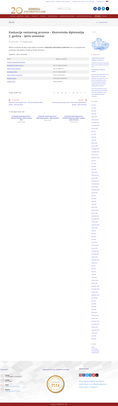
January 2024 (95, 178)
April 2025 (94, 140)
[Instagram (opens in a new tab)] (99, 8)
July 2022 (94, 230)
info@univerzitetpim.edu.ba (12, 386)
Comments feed (95, 351)
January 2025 (95, 146)
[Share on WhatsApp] (85, 92)
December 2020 (95, 286)
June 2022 (94, 233)
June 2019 (94, 336)
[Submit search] (69, 8)
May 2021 (94, 271)
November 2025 (95, 125)
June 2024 (94, 163)
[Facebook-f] (83, 375)
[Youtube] (93, 375)
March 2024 (94, 172)
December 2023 (95, 181)
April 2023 (94, 204)
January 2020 (95, 318)
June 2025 (94, 134)
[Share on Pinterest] (61, 92)
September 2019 (95, 330)
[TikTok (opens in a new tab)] (107, 8)
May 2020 (94, 306)
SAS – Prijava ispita (90, 1)
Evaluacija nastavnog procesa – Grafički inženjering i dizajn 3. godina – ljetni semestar (74, 118)
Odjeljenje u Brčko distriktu (79, 1)
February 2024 (95, 175)
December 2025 (95, 122)
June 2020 (94, 303)
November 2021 (95, 254)
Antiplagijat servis (101, 1)
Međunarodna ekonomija (14, 68)
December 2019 (95, 321)
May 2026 (94, 111)
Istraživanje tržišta (12, 72)
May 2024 (94, 166)
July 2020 (94, 301)
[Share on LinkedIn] (65, 92)
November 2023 (95, 184)
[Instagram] (80, 375)
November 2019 (95, 324)
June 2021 (94, 268)
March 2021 (94, 277)
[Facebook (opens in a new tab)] (95, 8)
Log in (93, 347)
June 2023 (94, 198)
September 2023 (95, 189)
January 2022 (95, 248)
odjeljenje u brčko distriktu (91, 381)
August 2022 (94, 227)
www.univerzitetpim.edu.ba (12, 391)
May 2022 (94, 236)
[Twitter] (87, 375)
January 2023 (95, 213)
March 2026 (94, 116)
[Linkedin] (90, 375)
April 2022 (94, 239)
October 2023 (95, 187)
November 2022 (95, 219)
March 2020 (94, 312)
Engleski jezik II (11, 81)
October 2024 (95, 154)
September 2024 (95, 157)
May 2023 (94, 201)
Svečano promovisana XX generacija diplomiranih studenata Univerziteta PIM (100, 64)
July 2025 (94, 131)
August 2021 (94, 263)
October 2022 (95, 222)
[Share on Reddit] (77, 92)
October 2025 (95, 128)
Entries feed (94, 349)
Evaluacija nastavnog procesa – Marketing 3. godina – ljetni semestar (48, 117)
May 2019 (94, 339)
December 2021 (95, 251)
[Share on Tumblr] (81, 92)
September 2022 (95, 225)
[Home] (96, 22)
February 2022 (95, 245)
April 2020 (94, 309)
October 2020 (95, 292)
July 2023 (94, 195)
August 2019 (94, 333)
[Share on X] (54, 92)
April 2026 (94, 114)
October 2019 (95, 327)
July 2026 (94, 105)
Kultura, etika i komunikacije (14, 75)
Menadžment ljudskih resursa (15, 65)
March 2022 (94, 242)
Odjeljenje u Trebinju (50, 1)
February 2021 (95, 280)
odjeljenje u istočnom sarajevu (93, 384)
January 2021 (95, 283)
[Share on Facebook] (58, 92)
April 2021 (94, 274)
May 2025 (94, 137)
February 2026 (95, 119)
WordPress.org (95, 352)
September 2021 (95, 260)
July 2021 (94, 265)
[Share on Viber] (69, 92)
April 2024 (94, 169)
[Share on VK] (73, 92)
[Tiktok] (96, 375)
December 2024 (95, 149)
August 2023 (94, 192)
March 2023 (94, 207)
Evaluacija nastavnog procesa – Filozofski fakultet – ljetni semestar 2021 (21, 118)
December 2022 (95, 216)
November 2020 (95, 289)
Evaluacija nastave (27, 42)
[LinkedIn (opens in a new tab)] (103, 8)
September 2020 (95, 295)
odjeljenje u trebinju (88, 387)
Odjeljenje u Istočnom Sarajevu (63, 1)
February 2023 (95, 210)
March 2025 (94, 143)
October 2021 (95, 257)
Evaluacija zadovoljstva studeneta (16, 62)
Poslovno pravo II (11, 78)
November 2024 (95, 151)
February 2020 (95, 315)
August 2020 (94, 298)
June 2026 (94, 108)
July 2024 (94, 160)
